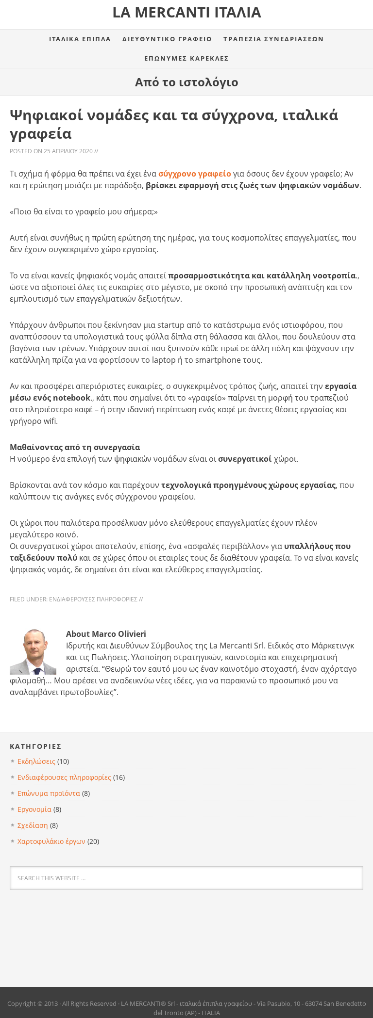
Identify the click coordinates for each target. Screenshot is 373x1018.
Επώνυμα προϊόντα (48, 793)
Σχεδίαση (32, 825)
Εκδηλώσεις (36, 761)
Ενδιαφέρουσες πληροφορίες (93, 599)
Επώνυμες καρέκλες (186, 58)
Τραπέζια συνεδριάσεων (273, 38)
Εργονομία (34, 809)
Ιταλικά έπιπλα (80, 38)
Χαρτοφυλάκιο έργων (51, 841)
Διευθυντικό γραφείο (167, 38)
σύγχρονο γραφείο (194, 173)
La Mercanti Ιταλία (186, 12)
